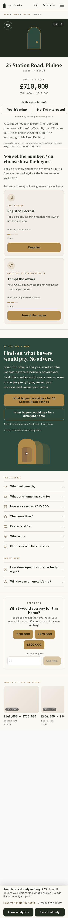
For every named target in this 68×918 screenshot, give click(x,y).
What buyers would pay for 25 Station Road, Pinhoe (34, 400)
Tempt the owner (34, 315)
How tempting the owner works (24, 297)
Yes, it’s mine (17, 110)
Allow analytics (18, 912)
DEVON (15, 14)
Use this (52, 661)
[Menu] (62, 5)
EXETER (26, 14)
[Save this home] (8, 25)
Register (34, 247)
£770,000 (45, 634)
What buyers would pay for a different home (34, 414)
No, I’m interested (51, 110)
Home (6, 14)
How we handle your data (19, 902)
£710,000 (23, 634)
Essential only (50, 912)
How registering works (19, 229)
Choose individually (50, 902)
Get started (48, 5)
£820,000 (34, 645)
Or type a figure (34, 653)
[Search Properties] (36, 5)
